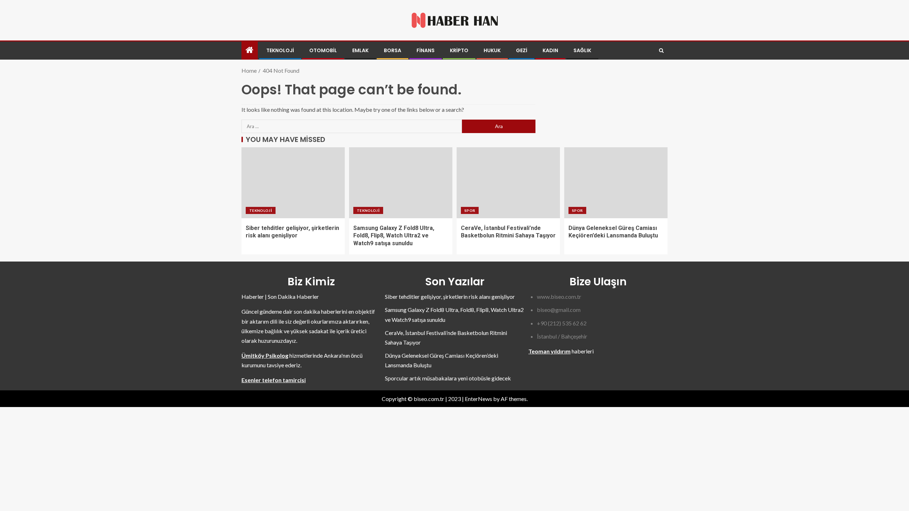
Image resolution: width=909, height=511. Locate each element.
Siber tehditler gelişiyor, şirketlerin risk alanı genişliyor (450, 296)
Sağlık (582, 50)
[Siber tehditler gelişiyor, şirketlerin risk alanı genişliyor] (293, 182)
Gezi (521, 50)
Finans (426, 50)
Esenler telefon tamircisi (273, 380)
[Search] (661, 50)
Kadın (550, 50)
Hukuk (492, 50)
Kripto (459, 50)
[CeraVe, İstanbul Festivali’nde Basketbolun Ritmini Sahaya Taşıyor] (508, 182)
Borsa (392, 50)
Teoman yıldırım (549, 351)
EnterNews (478, 398)
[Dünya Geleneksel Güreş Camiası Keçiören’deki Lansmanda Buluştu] (616, 182)
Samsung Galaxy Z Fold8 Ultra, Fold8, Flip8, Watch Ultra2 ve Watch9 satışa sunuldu (393, 236)
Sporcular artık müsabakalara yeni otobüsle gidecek (448, 378)
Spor (469, 210)
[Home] (250, 50)
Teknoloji (280, 50)
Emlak (360, 50)
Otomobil (323, 50)
